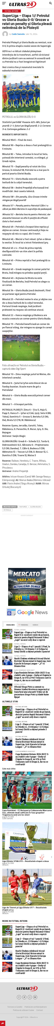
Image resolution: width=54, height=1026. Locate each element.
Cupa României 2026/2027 (25, 751)
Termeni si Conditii (14, 1006)
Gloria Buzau (35, 506)
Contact (39, 1010)
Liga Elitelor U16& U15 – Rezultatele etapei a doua (25, 861)
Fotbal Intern (21, 707)
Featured (23, 506)
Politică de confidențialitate (36, 1006)
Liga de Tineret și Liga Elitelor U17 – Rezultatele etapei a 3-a (24, 908)
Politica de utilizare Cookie (23, 1010)
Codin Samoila (18, 34)
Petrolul (7, 510)
